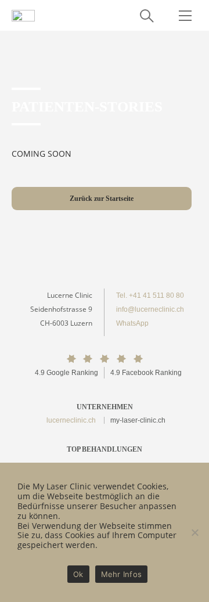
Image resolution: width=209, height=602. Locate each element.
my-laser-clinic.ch (137, 420)
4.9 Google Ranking (66, 373)
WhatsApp (132, 323)
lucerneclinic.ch (71, 420)
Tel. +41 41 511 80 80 (150, 295)
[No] (194, 532)
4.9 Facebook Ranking (146, 373)
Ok (78, 574)
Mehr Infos (121, 574)
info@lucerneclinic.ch (150, 309)
